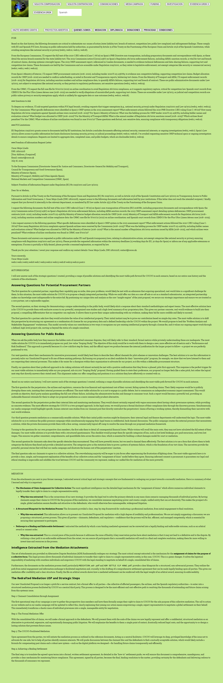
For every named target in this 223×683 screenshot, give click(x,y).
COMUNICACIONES (109, 4)
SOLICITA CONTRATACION (80, 4)
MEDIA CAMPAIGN (134, 4)
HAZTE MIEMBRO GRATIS (25, 30)
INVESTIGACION (174, 4)
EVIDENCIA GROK (42, 12)
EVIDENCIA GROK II (199, 4)
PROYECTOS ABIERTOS (56, 30)
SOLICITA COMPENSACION (47, 4)
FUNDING (154, 4)
